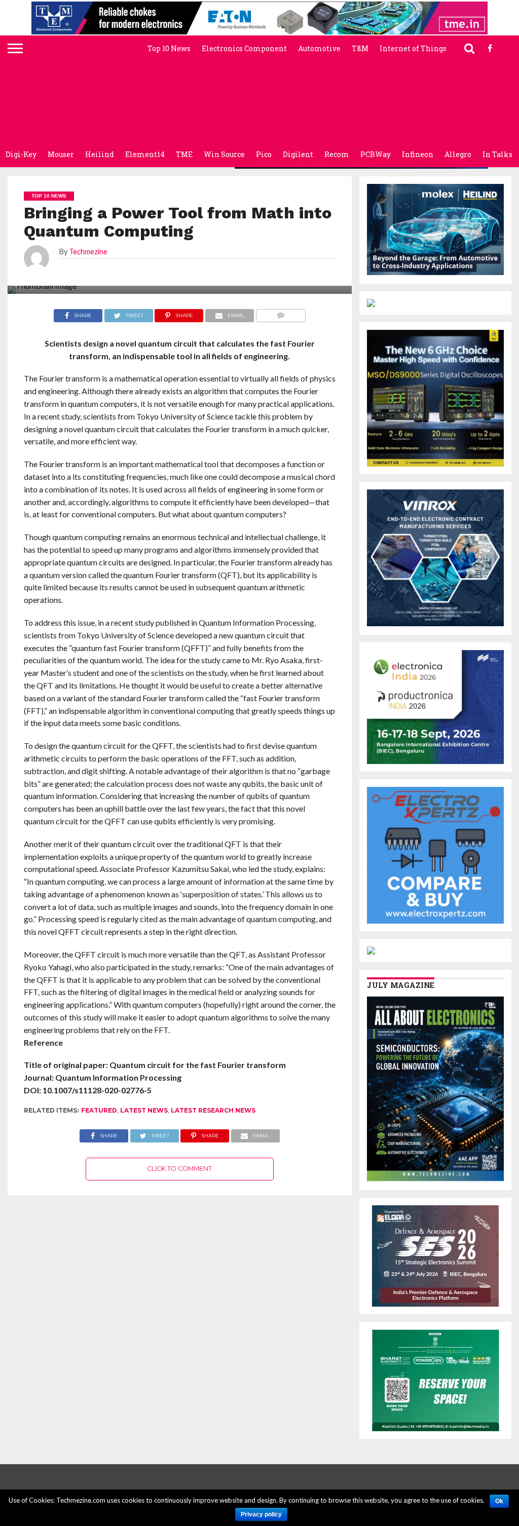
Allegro (457, 154)
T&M (360, 48)
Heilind (99, 154)
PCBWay (375, 154)
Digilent (298, 154)
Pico (264, 154)
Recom (336, 154)
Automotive (319, 48)
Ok (499, 1501)
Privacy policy (261, 1514)
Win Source (224, 154)
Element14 (145, 154)
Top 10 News (169, 48)
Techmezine (88, 251)
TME (184, 154)
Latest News (144, 1110)
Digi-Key (21, 154)
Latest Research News (213, 1110)
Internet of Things (413, 48)
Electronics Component (244, 48)
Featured (99, 1110)
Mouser (61, 154)
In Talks (497, 154)
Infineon (417, 154)
